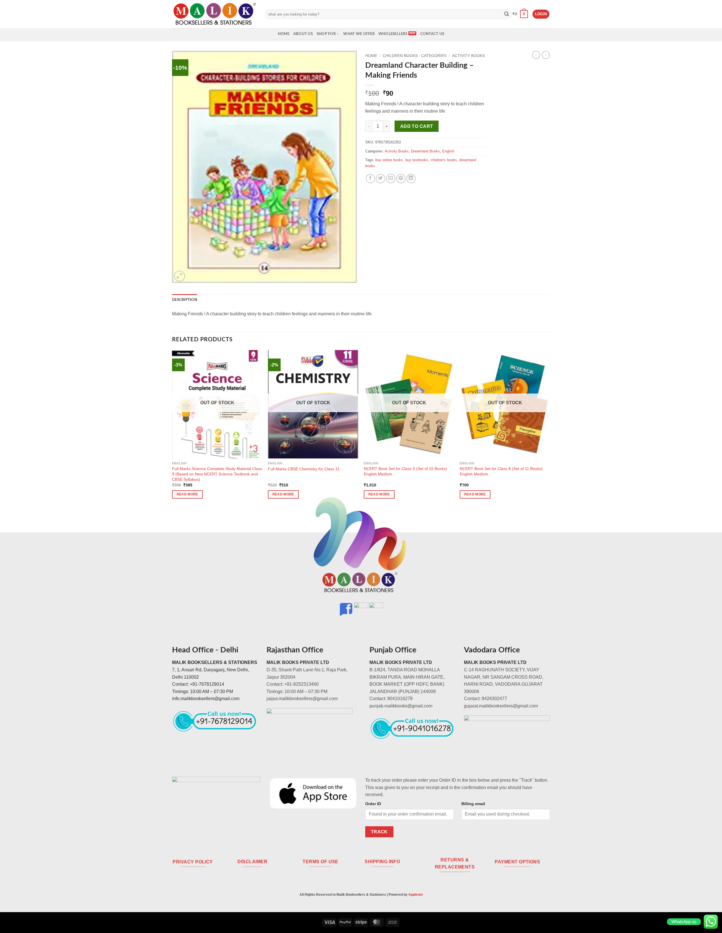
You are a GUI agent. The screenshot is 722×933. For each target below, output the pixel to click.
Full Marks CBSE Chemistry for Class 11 (304, 469)
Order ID (373, 803)
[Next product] (536, 55)
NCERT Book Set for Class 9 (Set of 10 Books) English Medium (405, 471)
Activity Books (468, 56)
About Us (303, 34)
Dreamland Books (425, 151)
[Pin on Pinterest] (401, 178)
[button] (520, 14)
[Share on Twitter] (380, 178)
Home (283, 34)
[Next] (549, 429)
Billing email (473, 803)
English (448, 151)
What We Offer (358, 34)
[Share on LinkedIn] (411, 178)
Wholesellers (392, 34)
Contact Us (432, 34)
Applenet (415, 895)
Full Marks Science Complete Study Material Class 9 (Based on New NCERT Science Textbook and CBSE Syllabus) (217, 473)
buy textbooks (416, 160)
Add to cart (416, 126)
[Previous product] (546, 55)
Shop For (326, 34)
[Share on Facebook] (370, 178)
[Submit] (506, 14)
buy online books (389, 160)
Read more (187, 494)
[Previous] (172, 429)
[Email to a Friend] (390, 178)
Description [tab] (184, 299)
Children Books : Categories (414, 56)
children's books (444, 160)
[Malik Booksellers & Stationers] (214, 14)
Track (379, 831)
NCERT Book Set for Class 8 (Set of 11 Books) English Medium (501, 471)
